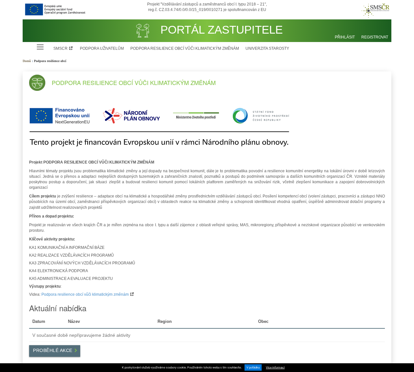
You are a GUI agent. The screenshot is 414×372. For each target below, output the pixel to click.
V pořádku (253, 367)
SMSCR (60, 48)
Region (165, 321)
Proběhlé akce (53, 350)
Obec (263, 321)
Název (74, 321)
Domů (27, 61)
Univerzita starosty (267, 48)
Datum (38, 321)
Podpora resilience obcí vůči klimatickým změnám (184, 48)
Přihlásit (345, 37)
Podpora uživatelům (102, 48)
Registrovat (374, 37)
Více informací (275, 367)
